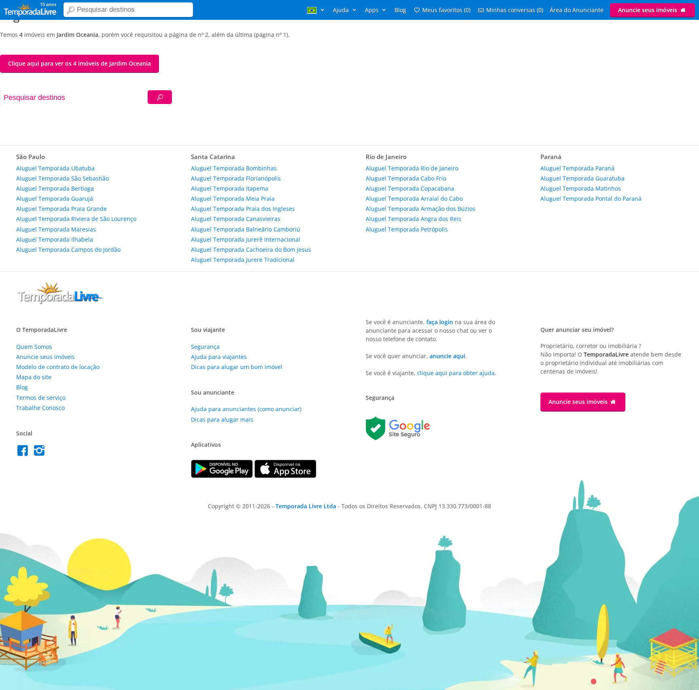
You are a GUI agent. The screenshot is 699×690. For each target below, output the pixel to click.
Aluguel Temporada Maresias (56, 229)
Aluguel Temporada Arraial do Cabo (414, 198)
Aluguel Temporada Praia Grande (61, 208)
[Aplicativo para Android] (222, 476)
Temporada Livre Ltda (305, 506)
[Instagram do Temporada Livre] (40, 452)
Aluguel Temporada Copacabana (410, 188)
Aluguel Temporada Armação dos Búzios (420, 208)
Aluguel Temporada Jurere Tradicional (242, 259)
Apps (372, 10)
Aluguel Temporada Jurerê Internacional (245, 239)
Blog (400, 10)
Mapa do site (33, 377)
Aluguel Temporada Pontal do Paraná (591, 198)
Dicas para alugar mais (222, 419)
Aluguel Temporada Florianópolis (236, 178)
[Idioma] (316, 10)
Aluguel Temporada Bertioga (55, 188)
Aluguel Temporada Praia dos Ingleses (243, 208)
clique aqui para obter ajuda (456, 373)
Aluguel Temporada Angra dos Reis (413, 219)
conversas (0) (514, 10)
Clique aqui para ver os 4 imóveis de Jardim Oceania (79, 63)
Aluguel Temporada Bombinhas (234, 168)
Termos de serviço (41, 397)
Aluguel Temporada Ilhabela (54, 239)
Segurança (205, 346)
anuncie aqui (447, 356)
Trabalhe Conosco (40, 408)
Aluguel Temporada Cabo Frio (406, 178)
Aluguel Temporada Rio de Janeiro (412, 168)
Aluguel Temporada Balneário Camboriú (245, 229)
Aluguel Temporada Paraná (577, 168)
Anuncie (647, 10)
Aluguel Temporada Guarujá (54, 198)
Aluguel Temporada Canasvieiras (235, 219)
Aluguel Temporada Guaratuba (582, 178)
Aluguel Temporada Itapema (229, 188)
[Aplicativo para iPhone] (285, 476)
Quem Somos (34, 346)
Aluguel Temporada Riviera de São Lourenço (76, 219)
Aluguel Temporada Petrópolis (407, 229)
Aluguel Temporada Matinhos (580, 188)
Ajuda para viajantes (219, 357)
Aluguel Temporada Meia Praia (233, 198)
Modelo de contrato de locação (58, 367)
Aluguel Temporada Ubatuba (55, 168)
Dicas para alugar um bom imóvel (236, 367)
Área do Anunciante (577, 10)
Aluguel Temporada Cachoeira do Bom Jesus (251, 249)
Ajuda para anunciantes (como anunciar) (246, 409)
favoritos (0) (446, 10)
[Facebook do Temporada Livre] (24, 452)
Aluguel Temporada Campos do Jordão (68, 249)
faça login (439, 322)
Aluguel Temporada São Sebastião (62, 178)
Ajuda (341, 10)
